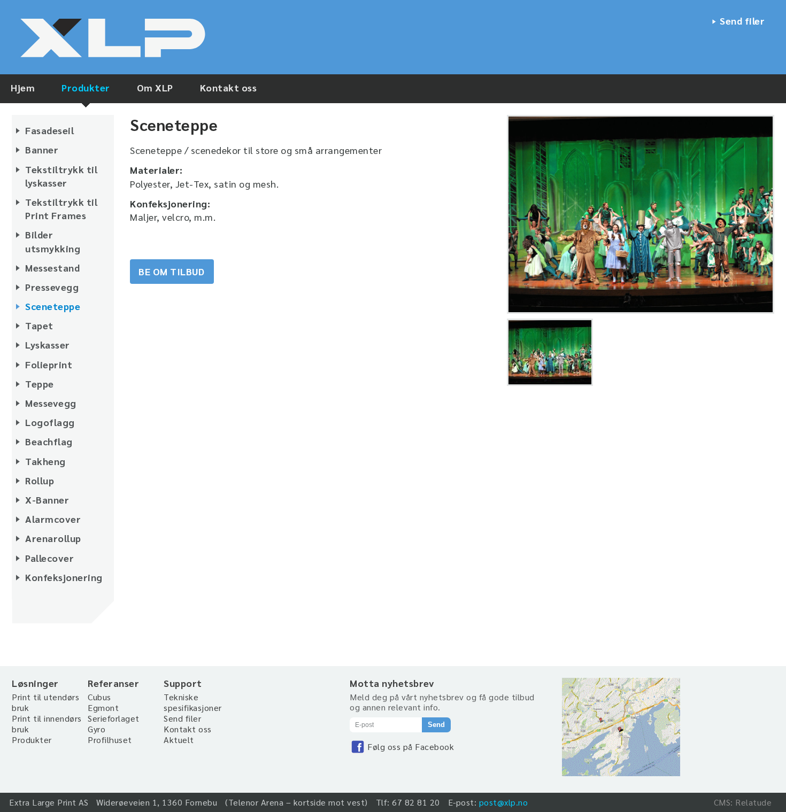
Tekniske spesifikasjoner (193, 702)
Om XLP (155, 87)
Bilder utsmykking (52, 241)
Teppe (39, 383)
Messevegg (50, 403)
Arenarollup (53, 538)
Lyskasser (47, 344)
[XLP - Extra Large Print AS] (119, 40)
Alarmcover (53, 519)
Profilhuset (110, 739)
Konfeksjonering (64, 577)
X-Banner (47, 499)
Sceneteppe (52, 306)
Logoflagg (50, 422)
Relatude (753, 802)
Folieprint (48, 364)
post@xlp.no (503, 802)
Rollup (39, 480)
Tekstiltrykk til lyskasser (61, 176)
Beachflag (49, 441)
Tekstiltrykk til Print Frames (61, 208)
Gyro (96, 728)
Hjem (23, 87)
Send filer (742, 20)
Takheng (45, 461)
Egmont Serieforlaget (114, 713)
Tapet (39, 325)
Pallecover (49, 558)
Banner (41, 149)
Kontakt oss (228, 87)
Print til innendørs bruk (47, 723)
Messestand (52, 267)
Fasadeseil (49, 130)
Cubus (99, 696)
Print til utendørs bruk (45, 702)
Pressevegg (52, 287)
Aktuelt (179, 739)
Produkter (85, 87)
